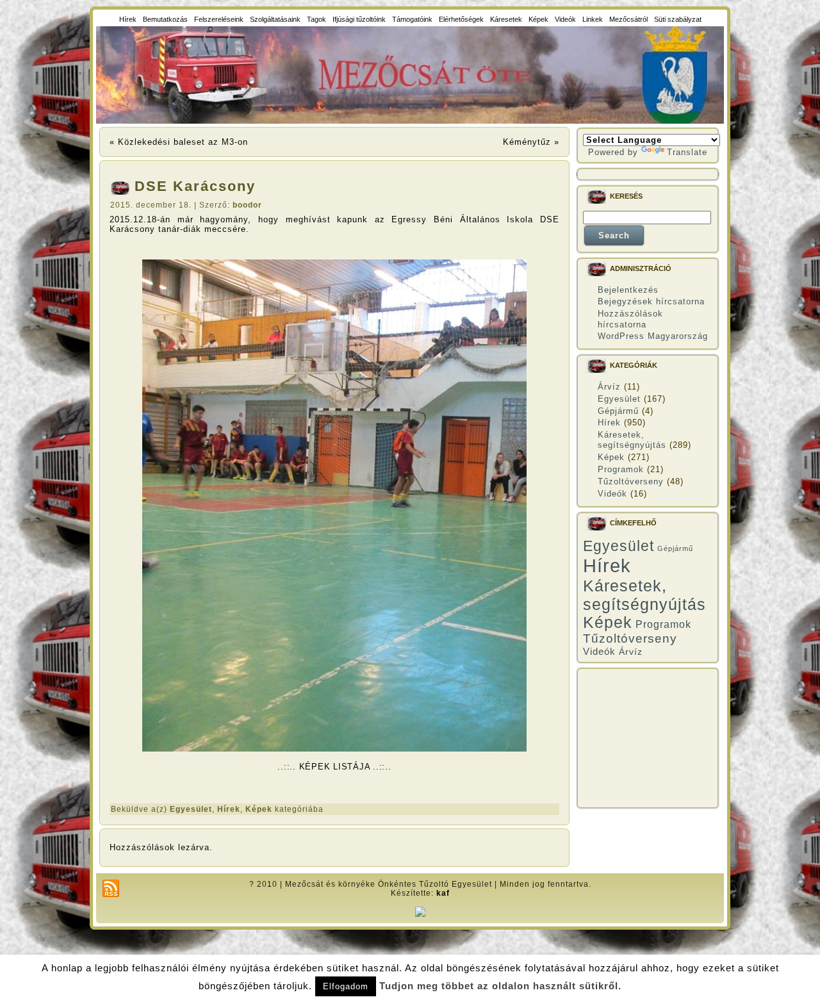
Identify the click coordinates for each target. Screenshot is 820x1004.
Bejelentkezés (628, 290)
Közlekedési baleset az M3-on (183, 142)
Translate (687, 152)
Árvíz (609, 386)
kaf (443, 893)
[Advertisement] (648, 738)
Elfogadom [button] (345, 986)
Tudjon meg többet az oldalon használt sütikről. (500, 985)
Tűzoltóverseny (631, 481)
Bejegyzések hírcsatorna (651, 301)
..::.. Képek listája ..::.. (334, 766)
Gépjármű (618, 411)
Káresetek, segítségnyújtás (632, 440)
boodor (247, 205)
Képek (258, 809)
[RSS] (110, 888)
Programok (621, 469)
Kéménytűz (527, 142)
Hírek (228, 809)
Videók (612, 493)
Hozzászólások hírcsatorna (630, 319)
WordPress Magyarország (653, 336)
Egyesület (191, 809)
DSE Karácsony (195, 186)
